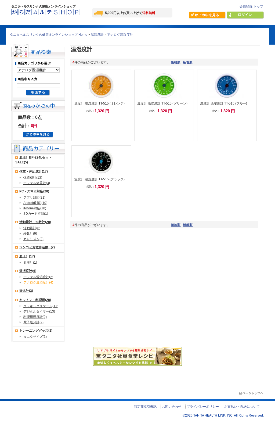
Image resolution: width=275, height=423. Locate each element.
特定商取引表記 (145, 406)
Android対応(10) (35, 203)
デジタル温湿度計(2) (38, 277)
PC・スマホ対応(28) (34, 191)
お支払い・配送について (242, 406)
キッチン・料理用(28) (35, 300)
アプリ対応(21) (34, 197)
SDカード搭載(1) (35, 214)
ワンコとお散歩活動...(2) (37, 247)
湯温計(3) (26, 291)
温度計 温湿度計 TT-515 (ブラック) (99, 179)
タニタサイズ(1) (35, 337)
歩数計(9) (30, 233)
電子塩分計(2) (33, 322)
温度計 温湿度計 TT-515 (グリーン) (162, 103)
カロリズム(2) (33, 239)
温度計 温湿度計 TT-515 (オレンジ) (99, 103)
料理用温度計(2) (35, 317)
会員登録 (246, 6)
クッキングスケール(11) (40, 306)
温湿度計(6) (27, 271)
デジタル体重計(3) (36, 183)
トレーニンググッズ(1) (35, 330)
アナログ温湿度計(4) (38, 282)
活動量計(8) (31, 228)
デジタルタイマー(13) (39, 311)
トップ (258, 6)
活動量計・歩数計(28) (35, 222)
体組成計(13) (32, 178)
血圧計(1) (30, 262)
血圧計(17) (27, 256)
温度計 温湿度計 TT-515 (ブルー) (223, 103)
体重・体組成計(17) (33, 171)
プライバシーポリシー (203, 406)
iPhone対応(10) (34, 208)
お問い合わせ (171, 406)
